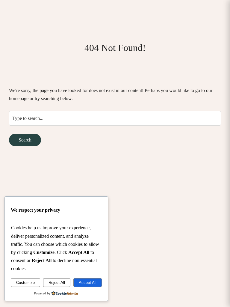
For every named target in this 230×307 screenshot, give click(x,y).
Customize (25, 282)
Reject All (57, 282)
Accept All (87, 282)
